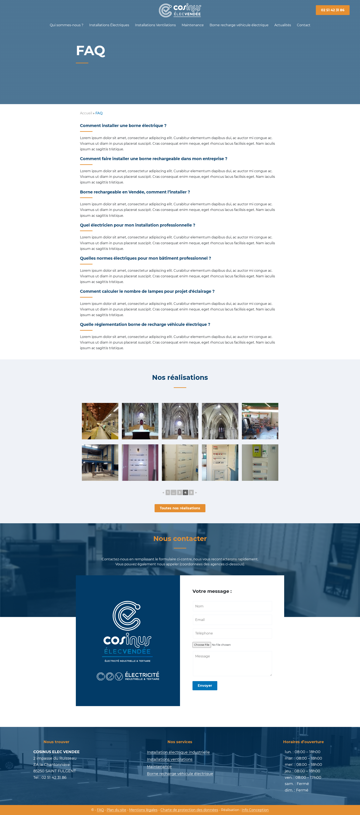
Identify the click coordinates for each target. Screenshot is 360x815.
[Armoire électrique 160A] (140, 462)
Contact (303, 25)
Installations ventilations (169, 759)
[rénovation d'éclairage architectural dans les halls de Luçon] (100, 421)
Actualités (282, 25)
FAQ (100, 810)
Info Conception (255, 810)
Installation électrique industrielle (178, 752)
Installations (109, 25)
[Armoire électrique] (220, 462)
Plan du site (116, 810)
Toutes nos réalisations (180, 508)
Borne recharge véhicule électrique (239, 25)
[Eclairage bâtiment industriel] (100, 462)
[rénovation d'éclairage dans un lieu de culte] (140, 421)
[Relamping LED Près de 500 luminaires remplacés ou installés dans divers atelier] (260, 421)
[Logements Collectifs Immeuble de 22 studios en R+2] (260, 462)
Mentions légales (143, 810)
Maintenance (193, 25)
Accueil (86, 113)
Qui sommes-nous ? (66, 25)
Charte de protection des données (189, 810)
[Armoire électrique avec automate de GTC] (180, 462)
